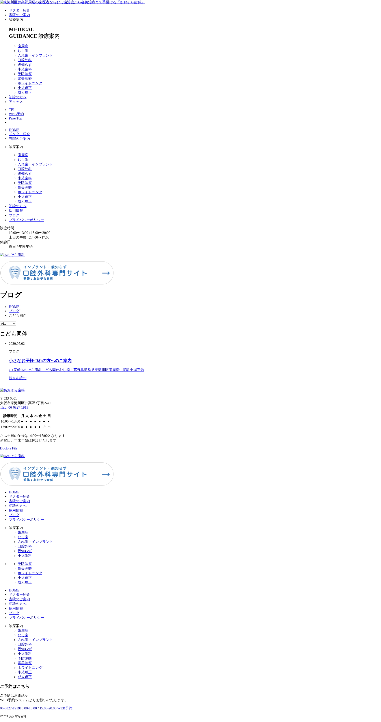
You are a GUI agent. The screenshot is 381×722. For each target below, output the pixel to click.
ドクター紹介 (19, 10)
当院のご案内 (19, 15)
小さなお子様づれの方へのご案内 (40, 360)
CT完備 (15, 370)
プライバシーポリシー (26, 220)
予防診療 (25, 74)
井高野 (75, 370)
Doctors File (8, 448)
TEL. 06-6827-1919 (14, 407)
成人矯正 (25, 92)
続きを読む (17, 378)
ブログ (14, 215)
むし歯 (23, 51)
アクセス (16, 102)
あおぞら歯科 (31, 370)
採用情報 (16, 210)
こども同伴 (50, 370)
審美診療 (25, 78)
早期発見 (87, 370)
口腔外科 (25, 60)
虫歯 (122, 370)
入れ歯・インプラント (35, 55)
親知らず (25, 64)
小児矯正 (25, 88)
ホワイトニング (30, 83)
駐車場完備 (135, 370)
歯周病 (23, 46)
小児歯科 (25, 69)
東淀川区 (102, 370)
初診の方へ (17, 97)
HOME (14, 130)
